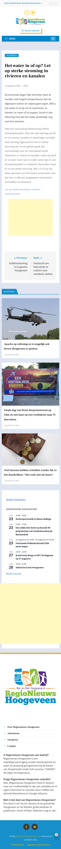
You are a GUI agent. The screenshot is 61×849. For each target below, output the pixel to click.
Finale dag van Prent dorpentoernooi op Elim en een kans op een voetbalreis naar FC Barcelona (30, 414)
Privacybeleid (17, 844)
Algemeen (12, 55)
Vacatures (12, 739)
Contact (11, 746)
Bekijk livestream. (16, 499)
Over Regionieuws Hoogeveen (23, 727)
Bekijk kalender (13, 573)
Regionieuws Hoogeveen (28, 836)
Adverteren (13, 733)
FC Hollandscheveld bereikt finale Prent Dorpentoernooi (25, 3)
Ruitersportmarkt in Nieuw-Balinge (33, 518)
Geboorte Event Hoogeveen (30, 567)
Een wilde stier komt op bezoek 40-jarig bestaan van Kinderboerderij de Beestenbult (34, 531)
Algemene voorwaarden (38, 844)
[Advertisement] (30, 217)
